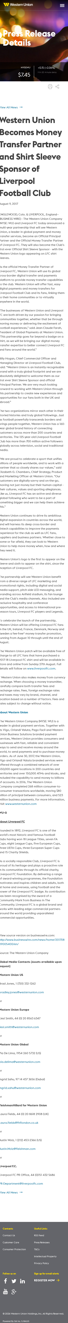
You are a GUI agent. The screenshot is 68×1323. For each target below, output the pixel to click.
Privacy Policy (41, 1263)
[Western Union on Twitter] (14, 1282)
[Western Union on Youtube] (5, 1292)
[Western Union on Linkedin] (22, 1282)
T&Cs (36, 1249)
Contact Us (9, 1235)
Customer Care (11, 1242)
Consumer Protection (14, 1249)
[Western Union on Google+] (14, 1292)
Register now (44, 1280)
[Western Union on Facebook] (5, 1282)
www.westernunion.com (21, 804)
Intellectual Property (45, 1256)
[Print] (50, 87)
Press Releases (42, 1242)
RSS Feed (39, 1235)
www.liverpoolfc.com (41, 668)
